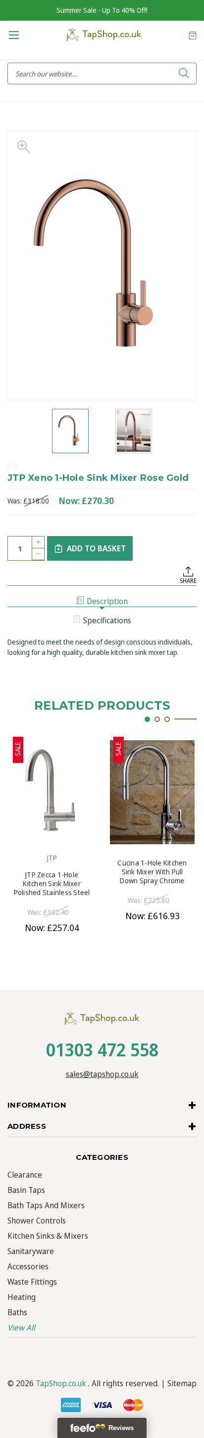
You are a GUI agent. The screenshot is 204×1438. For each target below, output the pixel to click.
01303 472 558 (102, 1050)
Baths (17, 1312)
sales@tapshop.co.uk (102, 1074)
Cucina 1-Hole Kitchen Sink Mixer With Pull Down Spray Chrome (152, 872)
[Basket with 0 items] (193, 35)
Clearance (24, 1174)
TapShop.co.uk (61, 1383)
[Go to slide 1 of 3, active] (147, 719)
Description (107, 601)
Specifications (107, 620)
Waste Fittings (32, 1281)
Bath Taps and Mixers (46, 1205)
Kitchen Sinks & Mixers (47, 1235)
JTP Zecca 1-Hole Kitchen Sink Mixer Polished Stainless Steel (52, 883)
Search (183, 73)
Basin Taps (26, 1190)
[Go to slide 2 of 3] (157, 719)
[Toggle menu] (13, 34)
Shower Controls (36, 1220)
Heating (21, 1297)
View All (21, 1327)
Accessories (28, 1266)
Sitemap (182, 1383)
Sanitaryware (30, 1251)
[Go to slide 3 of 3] (167, 719)
